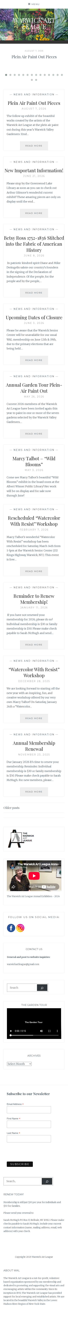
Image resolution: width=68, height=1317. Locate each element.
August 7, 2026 (34, 108)
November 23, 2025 (34, 754)
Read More (36, 147)
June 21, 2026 (34, 176)
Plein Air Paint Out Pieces (34, 56)
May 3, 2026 (34, 470)
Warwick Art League (34, 23)
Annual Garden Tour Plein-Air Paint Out (34, 388)
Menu (36, 4)
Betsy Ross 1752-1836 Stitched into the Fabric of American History (34, 244)
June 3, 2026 (34, 323)
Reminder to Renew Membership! (34, 599)
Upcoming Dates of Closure (34, 317)
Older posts (11, 808)
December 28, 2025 (34, 681)
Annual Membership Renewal (34, 746)
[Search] (42, 987)
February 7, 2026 (34, 529)
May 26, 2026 (34, 396)
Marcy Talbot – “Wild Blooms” (34, 461)
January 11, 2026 (34, 607)
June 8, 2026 (34, 255)
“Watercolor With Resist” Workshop (34, 672)
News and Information (34, 94)
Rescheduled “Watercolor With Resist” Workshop (34, 521)
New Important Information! (34, 170)
